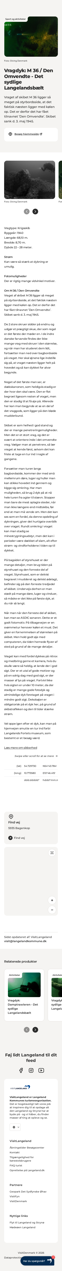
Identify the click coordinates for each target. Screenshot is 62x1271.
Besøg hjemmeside (26, 134)
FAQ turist (16, 1165)
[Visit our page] (21, 1070)
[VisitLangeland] (20, 1087)
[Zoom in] (52, 900)
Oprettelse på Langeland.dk (27, 1170)
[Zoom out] (52, 910)
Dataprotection (13, 1257)
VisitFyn (15, 1196)
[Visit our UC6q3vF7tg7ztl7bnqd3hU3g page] (41, 1070)
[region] (31, 881)
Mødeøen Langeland (22, 1227)
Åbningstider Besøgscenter (27, 1147)
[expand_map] (52, 853)
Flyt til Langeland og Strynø (27, 1222)
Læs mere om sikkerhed (20, 747)
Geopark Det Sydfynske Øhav (28, 1191)
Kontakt (15, 1152)
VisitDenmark (18, 1201)
